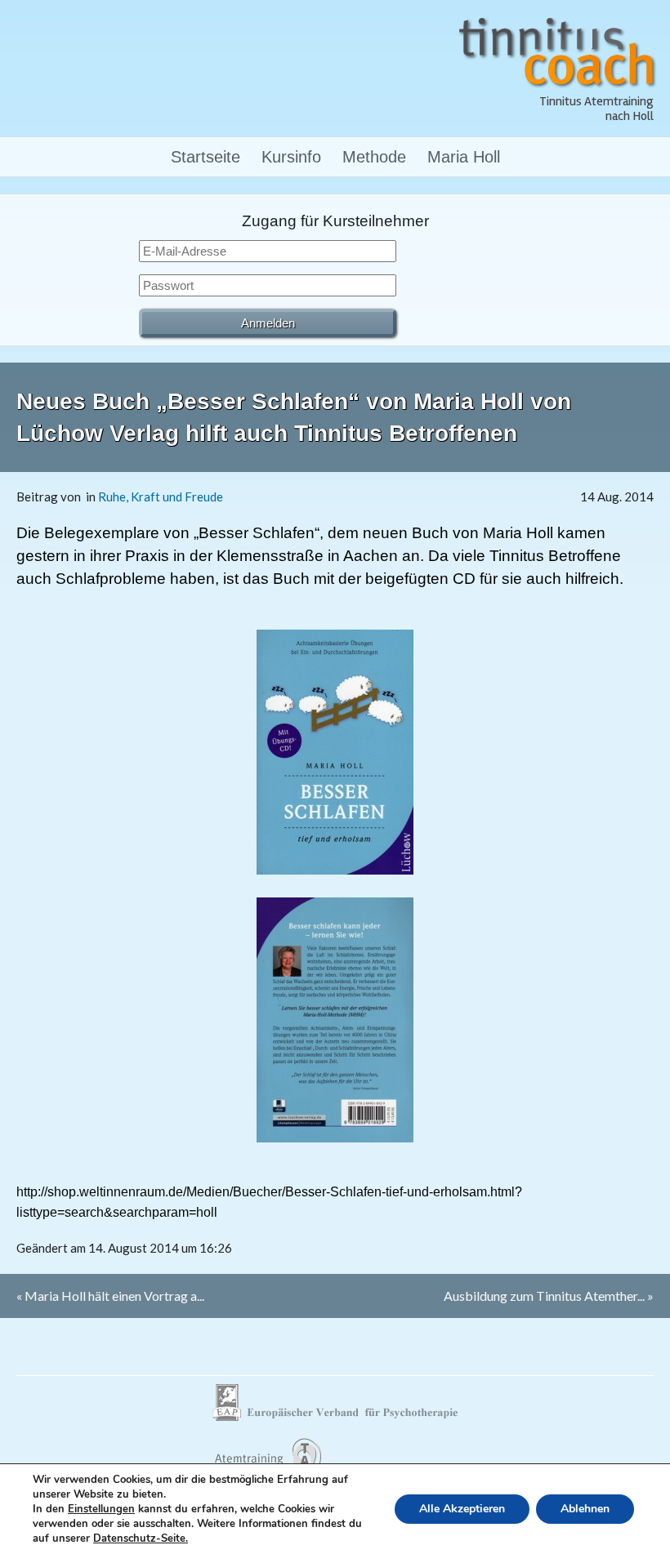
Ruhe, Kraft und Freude (160, 496)
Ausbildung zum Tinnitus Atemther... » (549, 1295)
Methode (374, 157)
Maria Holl (463, 157)
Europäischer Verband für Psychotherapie (335, 1402)
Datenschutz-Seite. (140, 1538)
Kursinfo (291, 157)
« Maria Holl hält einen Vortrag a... (110, 1295)
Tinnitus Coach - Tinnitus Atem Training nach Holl (557, 52)
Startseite (205, 157)
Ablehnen (585, 1508)
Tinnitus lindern (266, 1462)
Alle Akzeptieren (462, 1508)
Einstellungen (101, 1509)
